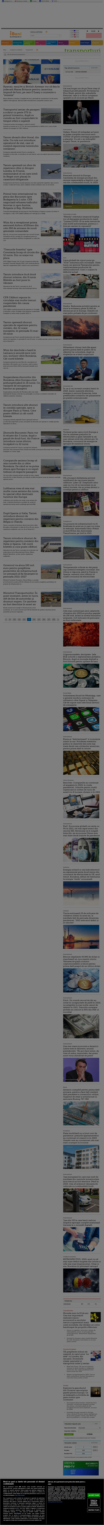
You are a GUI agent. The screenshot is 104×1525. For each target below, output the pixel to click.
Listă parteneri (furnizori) (55, 1502)
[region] (52, 1502)
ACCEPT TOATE (94, 1495)
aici (17, 1511)
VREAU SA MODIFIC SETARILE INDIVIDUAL (94, 1503)
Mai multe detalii (20, 1495)
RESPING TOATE (93, 1510)
